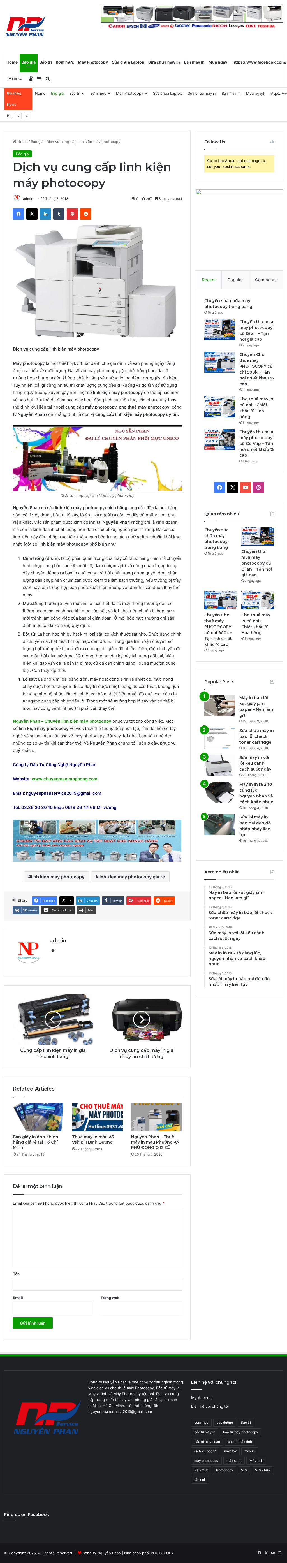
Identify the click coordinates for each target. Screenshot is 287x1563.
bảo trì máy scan (207, 1441)
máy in (249, 1451)
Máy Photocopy (93, 62)
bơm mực (201, 1422)
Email (18, 1297)
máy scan (234, 1460)
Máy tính (256, 1460)
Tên (16, 1274)
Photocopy (224, 1470)
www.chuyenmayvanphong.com (64, 779)
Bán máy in (194, 62)
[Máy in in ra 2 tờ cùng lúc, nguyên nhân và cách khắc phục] (219, 792)
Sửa (244, 1470)
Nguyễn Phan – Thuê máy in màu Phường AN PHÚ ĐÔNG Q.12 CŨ (155, 1142)
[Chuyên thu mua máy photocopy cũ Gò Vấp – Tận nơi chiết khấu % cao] (219, 439)
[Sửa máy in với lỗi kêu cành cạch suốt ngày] (219, 765)
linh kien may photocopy (57, 877)
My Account (202, 1397)
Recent (209, 279)
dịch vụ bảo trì (205, 1451)
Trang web (110, 1297)
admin (28, 198)
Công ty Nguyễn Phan (101, 1553)
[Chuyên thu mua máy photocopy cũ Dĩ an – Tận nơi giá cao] (219, 329)
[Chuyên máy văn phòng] (25, 27)
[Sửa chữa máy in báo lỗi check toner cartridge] (219, 738)
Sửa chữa (262, 1470)
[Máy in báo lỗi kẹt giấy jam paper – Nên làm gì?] (219, 705)
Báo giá (29, 62)
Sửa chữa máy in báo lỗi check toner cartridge (256, 736)
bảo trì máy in (204, 1432)
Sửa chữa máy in (164, 62)
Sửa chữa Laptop (128, 62)
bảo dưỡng (224, 1422)
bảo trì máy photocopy (240, 1432)
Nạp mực (201, 1470)
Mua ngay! (219, 62)
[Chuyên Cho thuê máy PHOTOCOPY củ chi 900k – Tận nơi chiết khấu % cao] (219, 362)
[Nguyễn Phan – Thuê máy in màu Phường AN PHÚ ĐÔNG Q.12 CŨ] (156, 1117)
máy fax (230, 1451)
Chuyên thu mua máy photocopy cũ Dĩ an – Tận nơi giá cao (256, 563)
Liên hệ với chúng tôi (210, 1406)
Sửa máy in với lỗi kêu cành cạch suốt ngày (255, 763)
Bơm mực (65, 62)
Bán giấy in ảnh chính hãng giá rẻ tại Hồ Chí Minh (35, 1142)
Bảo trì (46, 62)
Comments (266, 279)
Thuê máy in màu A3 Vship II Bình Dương (93, 1139)
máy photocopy (206, 1460)
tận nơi (199, 1480)
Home (12, 62)
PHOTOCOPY (162, 1553)
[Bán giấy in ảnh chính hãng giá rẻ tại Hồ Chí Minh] (38, 1117)
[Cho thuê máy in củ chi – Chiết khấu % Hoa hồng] (219, 406)
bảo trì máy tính (240, 1441)
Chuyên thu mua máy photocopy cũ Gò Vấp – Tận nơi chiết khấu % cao (256, 443)
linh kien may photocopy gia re (131, 877)
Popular (235, 279)
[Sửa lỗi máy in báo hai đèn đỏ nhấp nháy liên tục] (219, 824)
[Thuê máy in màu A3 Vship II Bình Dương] (97, 1117)
